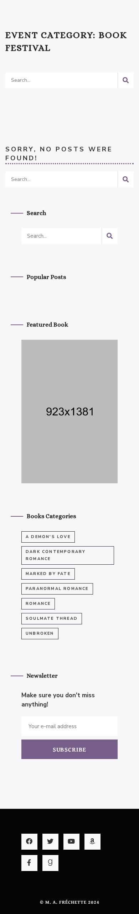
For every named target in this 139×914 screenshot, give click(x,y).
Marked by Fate (48, 573)
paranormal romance (57, 588)
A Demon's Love (48, 536)
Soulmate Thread (52, 618)
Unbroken (40, 633)
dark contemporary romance (56, 555)
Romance (38, 603)
